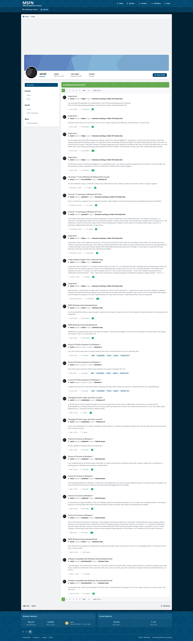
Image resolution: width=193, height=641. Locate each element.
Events (29, 109)
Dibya (83, 99)
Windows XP (102, 179)
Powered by (162, 637)
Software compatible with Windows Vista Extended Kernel (90, 559)
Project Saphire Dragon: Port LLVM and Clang (85, 259)
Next (84, 90)
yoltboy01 (85, 441)
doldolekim (85, 400)
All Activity (30, 85)
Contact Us (36, 637)
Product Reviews (32, 123)
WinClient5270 (86, 561)
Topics (29, 95)
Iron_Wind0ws (86, 179)
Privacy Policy (26, 637)
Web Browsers (100, 441)
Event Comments (32, 113)
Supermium (72, 96)
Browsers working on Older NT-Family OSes (107, 99)
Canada (91, 76)
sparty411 (85, 197)
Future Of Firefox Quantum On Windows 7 (84, 344)
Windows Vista (97, 308)
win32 (72, 99)
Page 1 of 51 (96, 90)
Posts (28, 99)
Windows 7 (98, 347)
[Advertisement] (96, 35)
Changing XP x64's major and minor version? (85, 397)
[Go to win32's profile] (64, 97)
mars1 (72, 622)
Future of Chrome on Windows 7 (80, 439)
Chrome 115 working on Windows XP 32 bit (85, 194)
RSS (51, 637)
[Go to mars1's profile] (67, 623)
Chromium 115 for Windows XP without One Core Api (88, 177)
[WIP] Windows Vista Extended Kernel (82, 305)
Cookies (44, 637)
